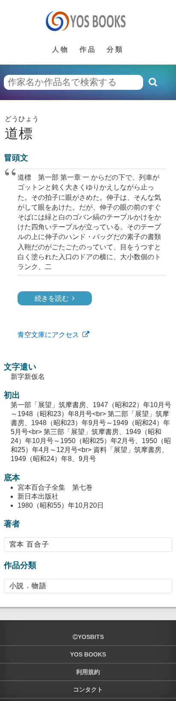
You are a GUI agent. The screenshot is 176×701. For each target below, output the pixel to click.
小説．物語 (28, 585)
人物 (60, 49)
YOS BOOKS (88, 654)
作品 (88, 49)
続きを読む (52, 298)
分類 (115, 49)
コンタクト (88, 689)
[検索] (152, 82)
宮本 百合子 (29, 544)
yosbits (91, 636)
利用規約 (88, 671)
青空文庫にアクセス (48, 334)
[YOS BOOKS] (88, 21)
